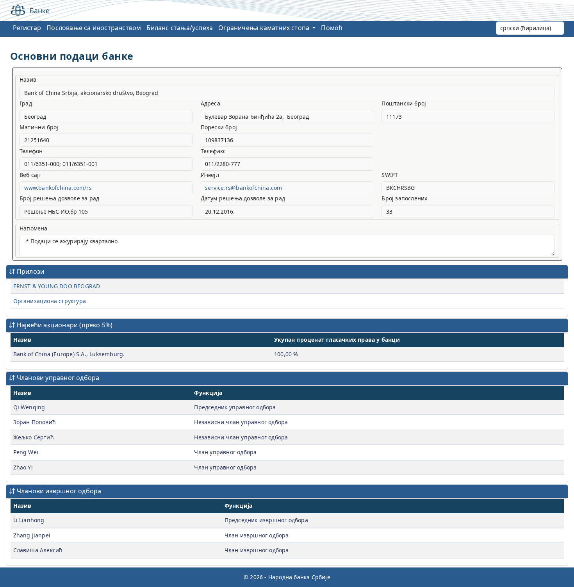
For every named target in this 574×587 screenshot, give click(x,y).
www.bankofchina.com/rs (58, 187)
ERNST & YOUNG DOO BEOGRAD (56, 286)
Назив (28, 79)
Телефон (31, 151)
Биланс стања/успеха (179, 27)
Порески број (219, 127)
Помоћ (331, 27)
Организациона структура (49, 301)
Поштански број (403, 103)
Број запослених (404, 198)
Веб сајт (31, 174)
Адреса (210, 103)
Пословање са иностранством (93, 27)
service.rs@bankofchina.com (243, 187)
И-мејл (210, 174)
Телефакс (213, 151)
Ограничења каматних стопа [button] (264, 27)
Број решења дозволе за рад (59, 198)
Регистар (27, 27)
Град (26, 103)
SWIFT (389, 174)
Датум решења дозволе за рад (243, 198)
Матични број (39, 127)
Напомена (34, 228)
